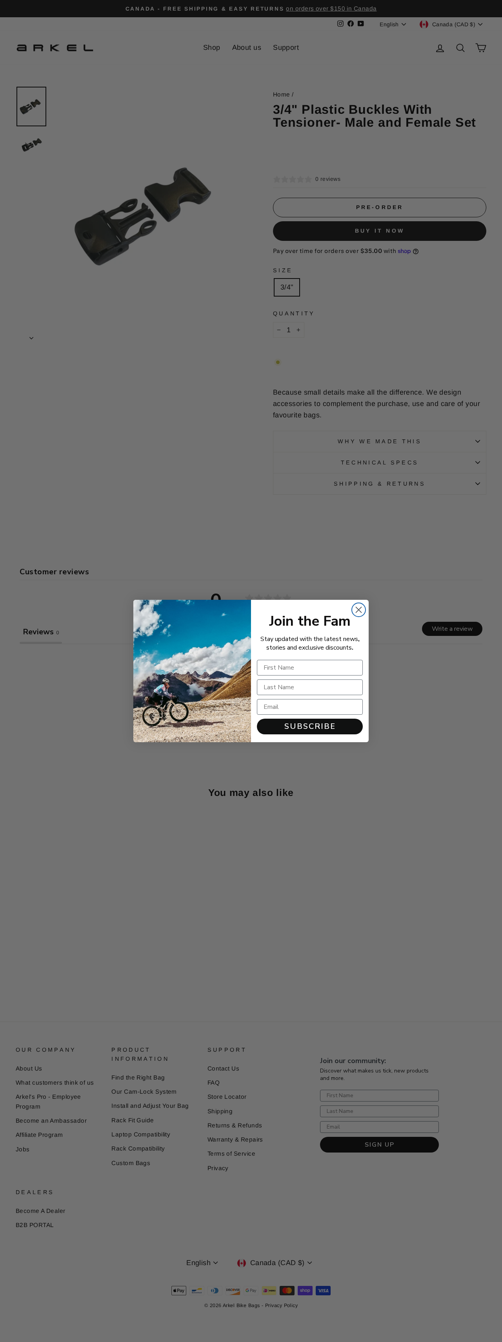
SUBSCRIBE (310, 726)
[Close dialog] (359, 610)
